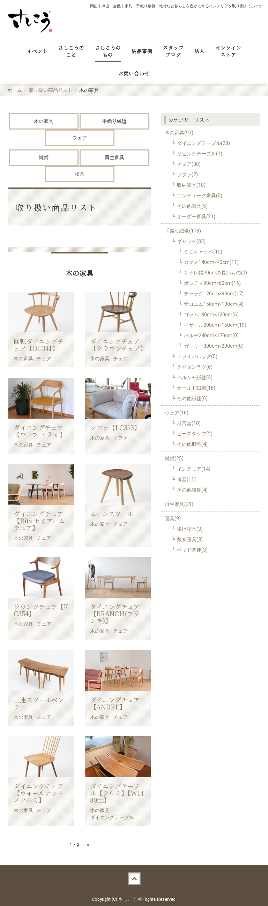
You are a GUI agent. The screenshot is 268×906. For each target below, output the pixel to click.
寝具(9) (173, 518)
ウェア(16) (176, 412)
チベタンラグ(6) (195, 367)
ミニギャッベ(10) (203, 252)
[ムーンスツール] (118, 484)
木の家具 (43, 121)
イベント (37, 50)
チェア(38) (189, 164)
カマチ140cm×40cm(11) (211, 262)
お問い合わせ (134, 73)
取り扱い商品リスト (51, 90)
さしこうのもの (108, 51)
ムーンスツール (111, 513)
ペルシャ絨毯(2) (195, 377)
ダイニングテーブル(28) (203, 143)
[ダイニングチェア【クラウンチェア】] (118, 312)
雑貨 (44, 157)
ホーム (14, 90)
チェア (44, 358)
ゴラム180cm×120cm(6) (211, 314)
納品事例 (142, 50)
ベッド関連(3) (192, 550)
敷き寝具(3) (190, 539)
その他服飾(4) (192, 444)
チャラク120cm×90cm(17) (214, 293)
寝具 (79, 174)
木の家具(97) (179, 132)
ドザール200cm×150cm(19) (215, 325)
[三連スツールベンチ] (41, 670)
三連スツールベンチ (39, 703)
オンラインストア (228, 51)
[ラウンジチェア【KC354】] (41, 577)
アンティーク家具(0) (199, 195)
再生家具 (114, 157)
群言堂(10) (189, 423)
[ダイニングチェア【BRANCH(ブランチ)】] (118, 577)
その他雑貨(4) (192, 490)
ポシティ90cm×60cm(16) (212, 283)
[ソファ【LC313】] (118, 398)
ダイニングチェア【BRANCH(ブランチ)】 (115, 613)
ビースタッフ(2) (195, 433)
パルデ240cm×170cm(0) (211, 335)
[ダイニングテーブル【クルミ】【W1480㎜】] (118, 756)
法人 (199, 50)
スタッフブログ (173, 51)
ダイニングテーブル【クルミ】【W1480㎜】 (117, 792)
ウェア (79, 137)
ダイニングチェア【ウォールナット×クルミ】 (39, 792)
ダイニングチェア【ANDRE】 (115, 703)
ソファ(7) (187, 174)
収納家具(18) (191, 185)
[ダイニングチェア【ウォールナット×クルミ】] (41, 756)
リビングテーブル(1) (199, 153)
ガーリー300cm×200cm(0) (214, 346)
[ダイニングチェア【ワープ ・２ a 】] (41, 398)
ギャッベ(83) (191, 241)
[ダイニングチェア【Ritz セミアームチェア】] (41, 484)
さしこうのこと (71, 51)
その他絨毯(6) (192, 398)
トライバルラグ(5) (197, 356)
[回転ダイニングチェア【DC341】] (41, 312)
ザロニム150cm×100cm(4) (214, 304)
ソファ (120, 438)
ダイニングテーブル (112, 817)
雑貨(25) (174, 458)
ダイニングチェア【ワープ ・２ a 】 (40, 431)
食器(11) (186, 479)
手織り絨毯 (114, 121)
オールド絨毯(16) (196, 388)
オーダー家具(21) (196, 216)
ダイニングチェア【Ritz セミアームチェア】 (39, 520)
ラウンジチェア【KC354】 (41, 610)
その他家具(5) (192, 206)
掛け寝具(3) (190, 529)
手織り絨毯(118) (183, 231)
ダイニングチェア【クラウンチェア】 (118, 345)
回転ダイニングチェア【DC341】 (39, 345)
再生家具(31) (179, 504)
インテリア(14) (193, 469)
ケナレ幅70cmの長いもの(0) (215, 272)
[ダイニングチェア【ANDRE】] (118, 670)
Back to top (134, 879)
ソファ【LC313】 (115, 427)
